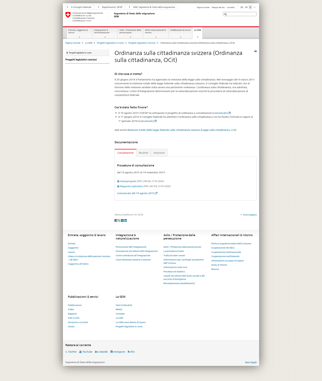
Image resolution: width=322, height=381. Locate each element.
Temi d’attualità (124, 305)
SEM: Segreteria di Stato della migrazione (153, 7)
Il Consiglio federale (81, 7)
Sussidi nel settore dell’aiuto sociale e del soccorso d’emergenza (184, 277)
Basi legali (251, 362)
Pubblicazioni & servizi (180, 30)
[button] (226, 14)
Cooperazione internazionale (226, 252)
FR (246, 7)
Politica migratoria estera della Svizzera (231, 243)
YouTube (87, 351)
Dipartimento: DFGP (111, 7)
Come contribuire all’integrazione (133, 255)
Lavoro (71, 252)
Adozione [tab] (159, 152)
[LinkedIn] (125, 220)
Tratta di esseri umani (174, 255)
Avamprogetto (142, 181)
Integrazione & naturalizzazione (102, 31)
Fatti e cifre (73, 318)
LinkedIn (103, 351)
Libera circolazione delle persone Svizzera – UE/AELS (89, 258)
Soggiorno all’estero (78, 263)
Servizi (71, 326)
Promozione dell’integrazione (131, 246)
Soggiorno (73, 247)
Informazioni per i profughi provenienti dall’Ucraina (184, 261)
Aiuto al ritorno (219, 264)
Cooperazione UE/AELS (223, 247)
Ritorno (215, 269)
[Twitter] (119, 220)
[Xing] (122, 220)
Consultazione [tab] (125, 152)
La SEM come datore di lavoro (131, 322)
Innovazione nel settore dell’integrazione (137, 251)
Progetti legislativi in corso (110, 42)
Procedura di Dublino (174, 271)
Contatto (231, 7)
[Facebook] (116, 220)
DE (241, 7)
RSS (133, 351)
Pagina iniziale (203, 7)
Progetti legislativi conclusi (142, 42)
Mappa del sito (218, 7)
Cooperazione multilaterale (225, 256)
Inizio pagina (250, 214)
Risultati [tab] (143, 152)
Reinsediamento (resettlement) (179, 283)
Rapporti (72, 313)
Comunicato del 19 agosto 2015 (135, 193)
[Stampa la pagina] (255, 51)
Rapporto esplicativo (145, 186)
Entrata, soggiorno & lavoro (78, 31)
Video (71, 309)
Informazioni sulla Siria (175, 267)
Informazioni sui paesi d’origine (227, 260)
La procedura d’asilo (174, 251)
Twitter (72, 351)
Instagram (119, 351)
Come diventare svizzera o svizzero (133, 259)
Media (119, 309)
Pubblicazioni (75, 305)
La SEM (198, 31)
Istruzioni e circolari (78, 322)
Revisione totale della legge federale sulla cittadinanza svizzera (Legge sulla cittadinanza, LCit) (181, 129)
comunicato (220, 113)
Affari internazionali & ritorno (155, 31)
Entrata (71, 243)
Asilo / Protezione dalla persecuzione (130, 31)
